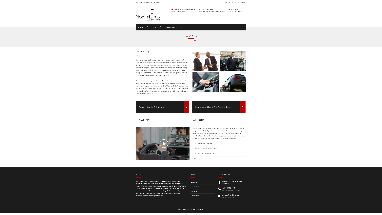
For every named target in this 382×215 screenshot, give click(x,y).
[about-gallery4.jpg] (233, 91)
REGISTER (227, 2)
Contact (183, 27)
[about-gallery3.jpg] (205, 91)
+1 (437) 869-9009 (228, 188)
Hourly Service (171, 27)
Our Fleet (194, 191)
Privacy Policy (195, 196)
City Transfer (157, 27)
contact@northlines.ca (230, 195)
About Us (194, 182)
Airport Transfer (143, 27)
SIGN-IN (233, 2)
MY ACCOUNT (242, 2)
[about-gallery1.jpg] (205, 70)
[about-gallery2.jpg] (233, 70)
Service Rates (195, 187)
